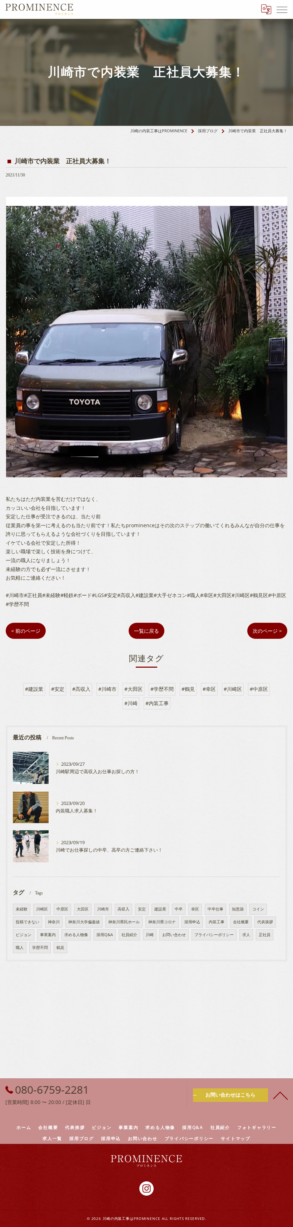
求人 (246, 934)
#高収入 (81, 689)
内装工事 (216, 921)
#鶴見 (188, 689)
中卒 (179, 909)
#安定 (57, 689)
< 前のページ (25, 630)
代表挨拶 (265, 921)
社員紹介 (129, 934)
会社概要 (241, 921)
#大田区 (133, 689)
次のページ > (267, 630)
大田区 (83, 909)
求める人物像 (76, 934)
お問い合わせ (174, 934)
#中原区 (259, 689)
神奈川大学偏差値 (84, 921)
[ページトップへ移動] (280, 1095)
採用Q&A (104, 934)
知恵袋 (238, 909)
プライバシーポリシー (214, 934)
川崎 (150, 934)
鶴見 (60, 947)
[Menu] (282, 9)
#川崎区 (233, 689)
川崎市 (103, 909)
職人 (20, 947)
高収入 (123, 909)
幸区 (195, 909)
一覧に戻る (146, 630)
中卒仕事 (215, 909)
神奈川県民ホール (124, 921)
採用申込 (192, 921)
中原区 (62, 909)
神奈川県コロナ (162, 921)
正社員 (264, 934)
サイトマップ (235, 1138)
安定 (142, 909)
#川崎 (131, 703)
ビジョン (23, 934)
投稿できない (27, 921)
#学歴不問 (162, 689)
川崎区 (42, 909)
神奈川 (54, 921)
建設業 (160, 909)
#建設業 (34, 689)
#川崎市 (107, 689)
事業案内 (48, 934)
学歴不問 (40, 947)
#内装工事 (157, 703)
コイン (258, 909)
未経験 (22, 909)
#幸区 (209, 689)
